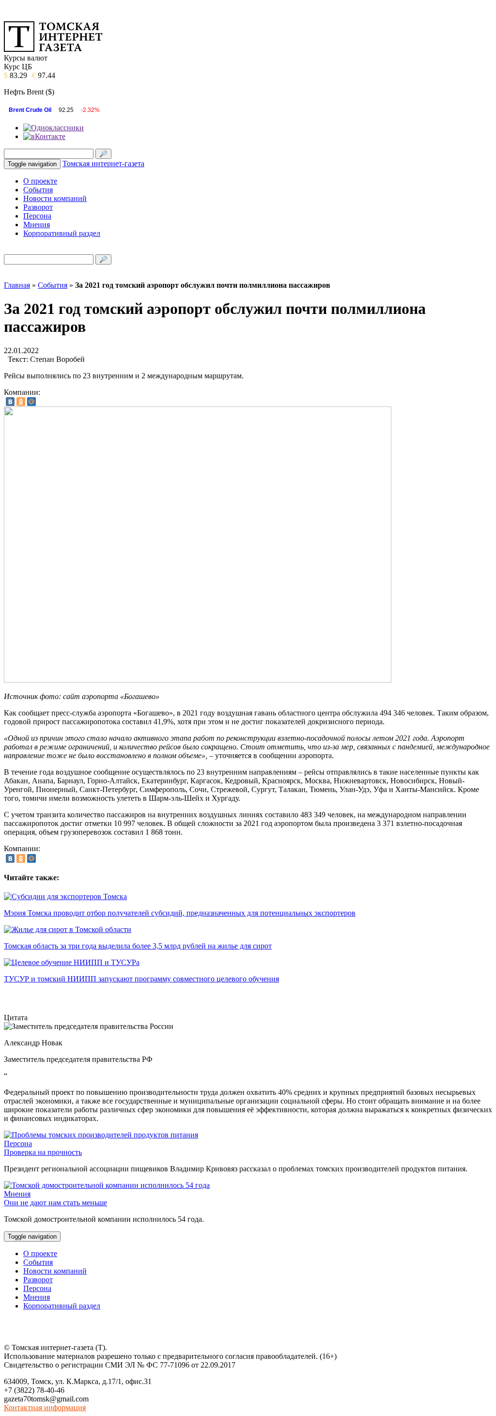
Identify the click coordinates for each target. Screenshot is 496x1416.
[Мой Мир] (31, 401)
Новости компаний (55, 198)
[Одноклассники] (20, 401)
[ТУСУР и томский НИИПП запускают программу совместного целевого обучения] (72, 962)
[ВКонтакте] (10, 401)
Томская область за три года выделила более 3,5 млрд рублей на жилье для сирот (138, 946)
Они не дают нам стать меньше (55, 1202)
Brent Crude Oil (30, 110)
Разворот (38, 207)
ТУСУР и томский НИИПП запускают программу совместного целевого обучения (141, 979)
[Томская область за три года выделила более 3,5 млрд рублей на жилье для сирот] (67, 929)
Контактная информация (45, 1407)
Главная (17, 285)
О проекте (40, 181)
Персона (37, 216)
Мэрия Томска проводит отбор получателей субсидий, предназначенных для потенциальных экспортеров (180, 913)
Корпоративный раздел (61, 233)
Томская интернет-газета (103, 163)
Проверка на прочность (43, 1152)
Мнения (36, 224)
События (38, 190)
